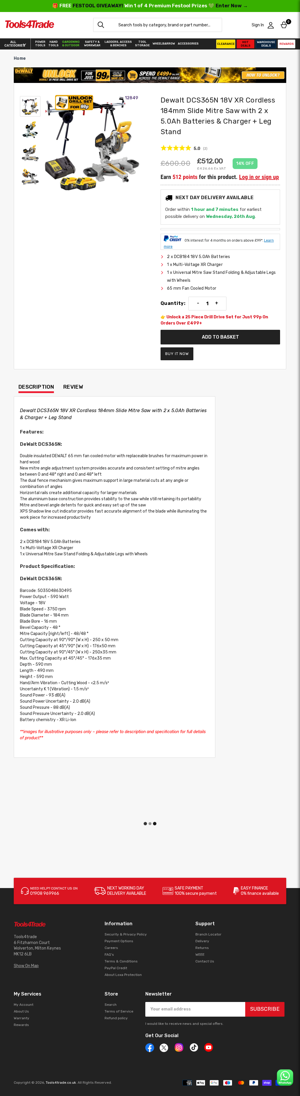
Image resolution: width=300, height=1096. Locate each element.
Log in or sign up (259, 176)
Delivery (202, 941)
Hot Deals (245, 43)
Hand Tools (53, 43)
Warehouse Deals (266, 43)
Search (111, 1005)
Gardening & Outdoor (71, 43)
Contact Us (204, 961)
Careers (111, 948)
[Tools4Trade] (29, 25)
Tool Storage (142, 43)
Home (19, 58)
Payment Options (119, 941)
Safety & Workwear (92, 43)
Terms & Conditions (121, 961)
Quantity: (173, 303)
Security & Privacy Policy (126, 934)
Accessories (188, 43)
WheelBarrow (164, 43)
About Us (21, 1011)
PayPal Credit (116, 968)
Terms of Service (119, 1011)
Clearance (226, 44)
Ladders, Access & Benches (118, 43)
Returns (202, 948)
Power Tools (40, 43)
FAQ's (109, 954)
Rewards (286, 44)
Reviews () (184, 148)
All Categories (13, 43)
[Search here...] (100, 25)
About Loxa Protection (123, 975)
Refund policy (116, 1018)
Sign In (258, 25)
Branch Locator (208, 934)
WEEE (199, 954)
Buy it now (177, 353)
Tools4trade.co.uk (61, 1082)
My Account (23, 1005)
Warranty (21, 1018)
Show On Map (26, 965)
